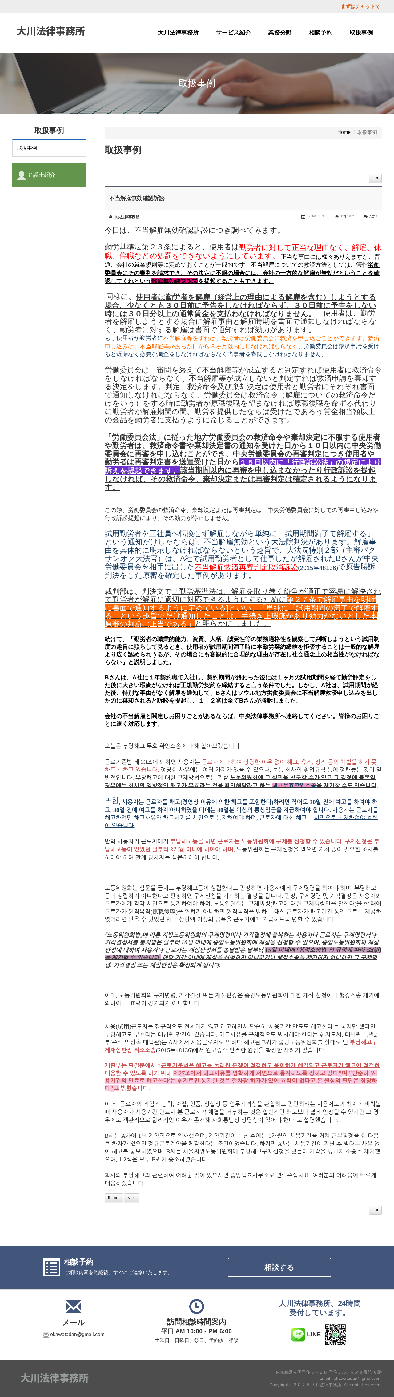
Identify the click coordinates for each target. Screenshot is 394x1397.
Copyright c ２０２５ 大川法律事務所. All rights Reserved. (325, 1384)
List (375, 178)
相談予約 (320, 32)
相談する (279, 1267)
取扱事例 (361, 32)
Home (344, 132)
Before (113, 1198)
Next (131, 1198)
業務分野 (280, 32)
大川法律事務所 (178, 32)
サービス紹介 (233, 32)
